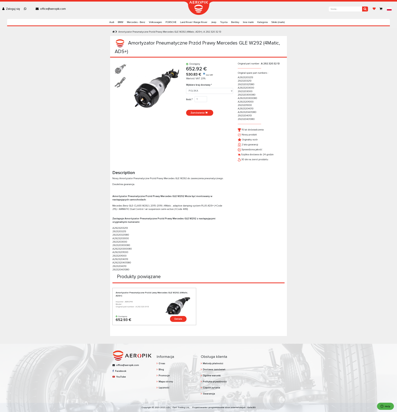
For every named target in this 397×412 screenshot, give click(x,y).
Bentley (235, 22)
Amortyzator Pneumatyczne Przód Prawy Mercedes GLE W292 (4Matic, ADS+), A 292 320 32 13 (169, 31)
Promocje (164, 375)
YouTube (120, 376)
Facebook (120, 371)
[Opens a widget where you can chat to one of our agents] (385, 406)
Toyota (223, 22)
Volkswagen (155, 22)
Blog (161, 369)
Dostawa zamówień (214, 369)
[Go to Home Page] (113, 31)
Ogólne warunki (212, 375)
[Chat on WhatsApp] (26, 9)
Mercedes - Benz (136, 22)
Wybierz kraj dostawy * (199, 84)
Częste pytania (211, 387)
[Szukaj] (365, 9)
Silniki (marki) (278, 22)
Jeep (213, 22)
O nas (162, 363)
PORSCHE (171, 22)
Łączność (164, 387)
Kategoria (262, 22)
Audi (111, 22)
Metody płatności (213, 363)
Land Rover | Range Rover (193, 22)
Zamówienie (198, 112)
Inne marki (248, 22)
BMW (120, 22)
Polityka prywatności (215, 381)
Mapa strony (166, 381)
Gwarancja (209, 393)
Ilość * (190, 99)
